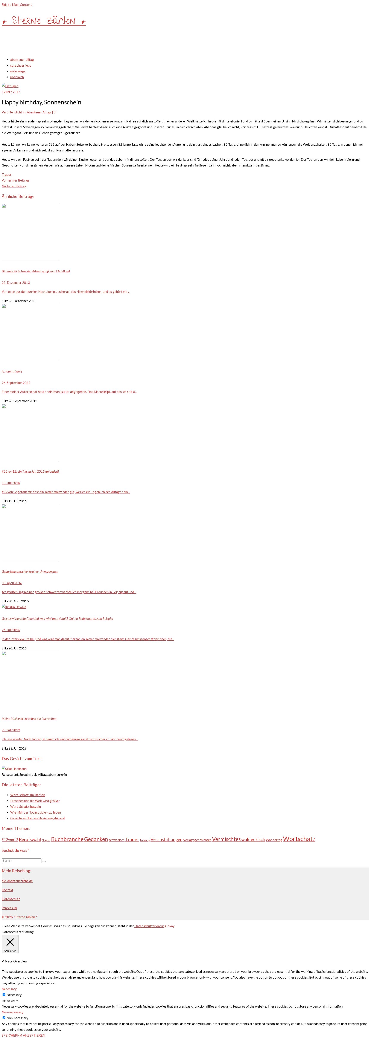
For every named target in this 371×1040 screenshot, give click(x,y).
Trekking (145, 840)
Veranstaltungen (166, 839)
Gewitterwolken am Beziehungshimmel (37, 818)
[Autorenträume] (185, 333)
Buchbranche (67, 839)
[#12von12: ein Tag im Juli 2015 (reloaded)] (185, 433)
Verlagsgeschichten (197, 840)
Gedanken (96, 839)
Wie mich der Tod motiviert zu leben (35, 812)
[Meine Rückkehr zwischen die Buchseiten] (185, 680)
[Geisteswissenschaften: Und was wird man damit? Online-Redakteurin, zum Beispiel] (185, 607)
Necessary (14, 995)
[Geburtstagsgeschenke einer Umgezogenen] (185, 533)
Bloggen (46, 840)
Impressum (9, 908)
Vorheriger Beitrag (15, 180)
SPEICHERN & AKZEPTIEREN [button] (23, 1035)
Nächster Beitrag (14, 186)
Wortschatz (299, 838)
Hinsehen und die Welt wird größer (35, 801)
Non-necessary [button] (12, 1012)
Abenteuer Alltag (39, 112)
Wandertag (274, 840)
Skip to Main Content (17, 4)
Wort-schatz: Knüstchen (27, 795)
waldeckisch (253, 839)
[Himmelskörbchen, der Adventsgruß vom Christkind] (185, 233)
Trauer (6, 174)
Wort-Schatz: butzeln (25, 806)
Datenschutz (11, 899)
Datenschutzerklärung (150, 926)
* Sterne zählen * (44, 22)
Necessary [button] (9, 989)
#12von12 (10, 840)
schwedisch (117, 840)
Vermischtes (226, 839)
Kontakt (7, 890)
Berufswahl (30, 839)
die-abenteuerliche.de (17, 881)
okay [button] (171, 926)
